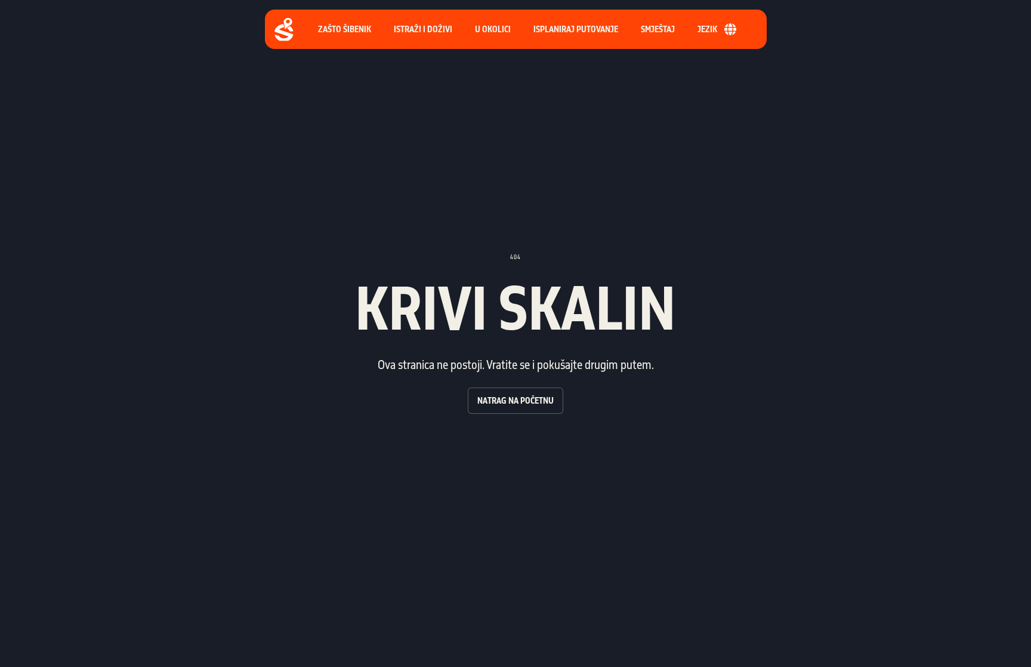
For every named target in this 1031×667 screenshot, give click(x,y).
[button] (575, 29)
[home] (284, 29)
